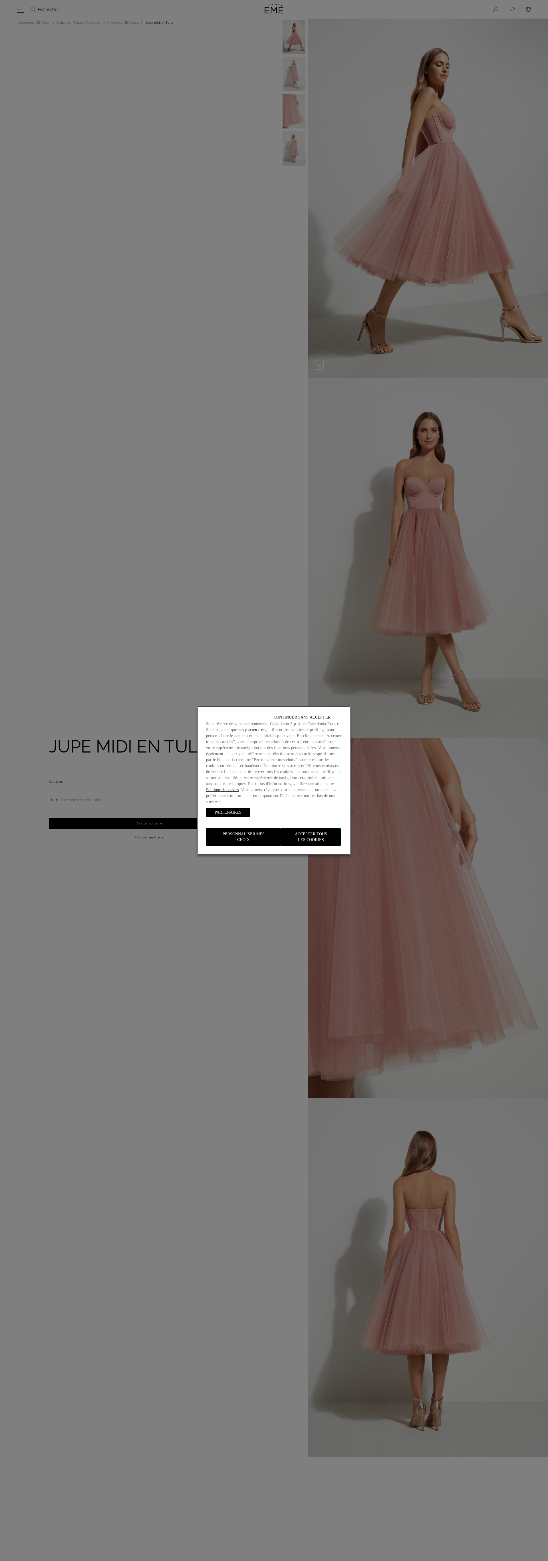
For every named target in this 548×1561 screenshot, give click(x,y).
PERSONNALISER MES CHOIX (244, 837)
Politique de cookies (222, 790)
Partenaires (228, 812)
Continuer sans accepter (303, 717)
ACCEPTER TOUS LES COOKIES (311, 837)
